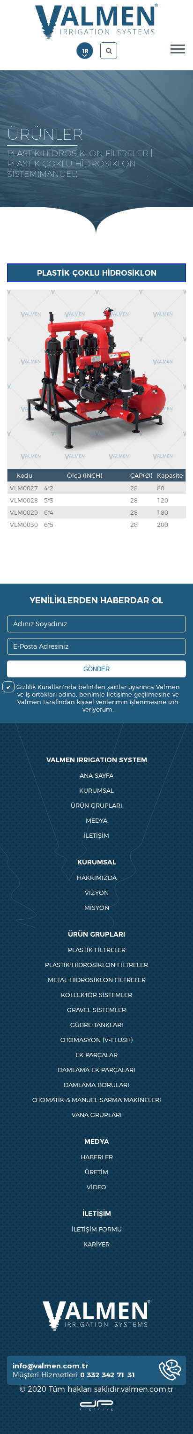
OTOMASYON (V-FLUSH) (96, 1040)
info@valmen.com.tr (51, 1365)
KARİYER (96, 1244)
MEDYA (96, 820)
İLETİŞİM (96, 835)
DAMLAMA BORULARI (96, 1085)
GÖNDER (96, 669)
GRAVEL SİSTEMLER (96, 1010)
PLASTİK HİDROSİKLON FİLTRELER (96, 965)
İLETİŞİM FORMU (97, 1229)
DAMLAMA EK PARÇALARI (96, 1070)
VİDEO (96, 1187)
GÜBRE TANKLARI (96, 1025)
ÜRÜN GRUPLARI (96, 805)
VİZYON (97, 892)
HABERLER (97, 1157)
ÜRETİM (96, 1172)
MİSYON (96, 907)
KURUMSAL (96, 790)
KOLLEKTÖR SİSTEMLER (96, 995)
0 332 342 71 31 (108, 1374)
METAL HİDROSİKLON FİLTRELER (97, 980)
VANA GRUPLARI (97, 1115)
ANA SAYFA (96, 775)
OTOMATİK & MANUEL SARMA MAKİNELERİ (96, 1100)
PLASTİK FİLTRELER (97, 949)
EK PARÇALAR (96, 1055)
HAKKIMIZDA (97, 877)
